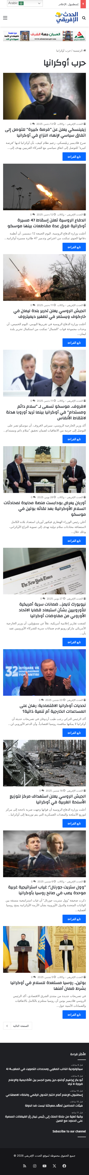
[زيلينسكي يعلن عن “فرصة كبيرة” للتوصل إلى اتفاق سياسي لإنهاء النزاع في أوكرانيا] (44, 96)
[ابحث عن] (84, 19)
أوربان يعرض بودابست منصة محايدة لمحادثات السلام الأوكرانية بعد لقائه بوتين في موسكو (45, 508)
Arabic (13, 3)
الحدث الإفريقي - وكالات (70, 123)
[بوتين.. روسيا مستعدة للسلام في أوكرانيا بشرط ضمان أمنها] (44, 949)
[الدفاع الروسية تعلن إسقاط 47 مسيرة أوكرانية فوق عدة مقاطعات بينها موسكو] (44, 187)
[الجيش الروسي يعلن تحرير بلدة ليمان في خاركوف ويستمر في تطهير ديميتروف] (44, 277)
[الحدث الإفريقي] (67, 17)
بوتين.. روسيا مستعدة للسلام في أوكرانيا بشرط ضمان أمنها (48, 985)
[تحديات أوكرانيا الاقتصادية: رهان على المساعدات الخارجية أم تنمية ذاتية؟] (44, 672)
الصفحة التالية (21, 1025)
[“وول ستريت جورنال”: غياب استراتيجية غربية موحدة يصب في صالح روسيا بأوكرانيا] (44, 853)
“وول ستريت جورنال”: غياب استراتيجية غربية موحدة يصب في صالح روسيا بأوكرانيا (47, 890)
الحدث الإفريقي (75, 598)
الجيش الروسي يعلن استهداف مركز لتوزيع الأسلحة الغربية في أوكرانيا (48, 799)
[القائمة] (5, 19)
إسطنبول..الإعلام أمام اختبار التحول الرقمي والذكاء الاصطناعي (42, 4)
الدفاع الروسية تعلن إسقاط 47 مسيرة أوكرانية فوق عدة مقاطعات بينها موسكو (46, 223)
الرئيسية (78, 50)
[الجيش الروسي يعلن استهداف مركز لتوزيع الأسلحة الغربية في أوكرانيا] (44, 763)
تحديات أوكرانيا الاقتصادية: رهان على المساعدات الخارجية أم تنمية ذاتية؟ (53, 708)
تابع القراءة (74, 156)
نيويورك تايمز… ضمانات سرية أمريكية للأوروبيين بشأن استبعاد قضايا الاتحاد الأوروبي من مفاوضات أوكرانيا (52, 610)
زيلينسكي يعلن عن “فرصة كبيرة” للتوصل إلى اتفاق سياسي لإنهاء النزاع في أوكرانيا (45, 132)
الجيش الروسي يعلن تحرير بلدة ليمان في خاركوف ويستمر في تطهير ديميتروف (49, 313)
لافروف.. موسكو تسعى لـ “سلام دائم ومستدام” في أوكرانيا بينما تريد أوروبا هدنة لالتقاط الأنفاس (46, 412)
